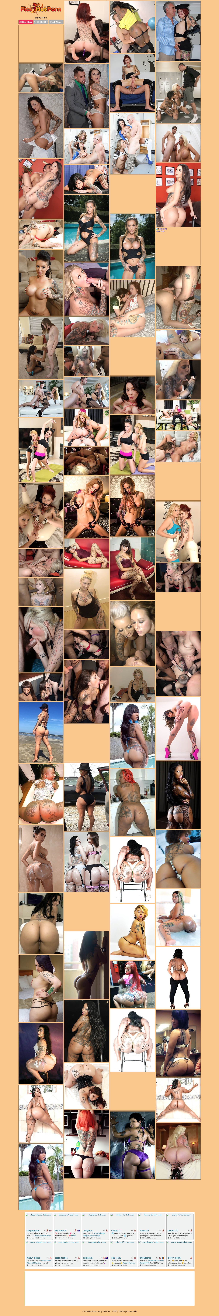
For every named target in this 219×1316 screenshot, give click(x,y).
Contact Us (131, 1311)
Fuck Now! (56, 22)
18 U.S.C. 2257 (109, 1311)
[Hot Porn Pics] (40, 9)
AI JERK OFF (41, 22)
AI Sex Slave (25, 22)
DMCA (122, 1311)
